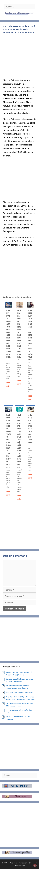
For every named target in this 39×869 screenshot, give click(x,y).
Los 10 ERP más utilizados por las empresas (18, 718)
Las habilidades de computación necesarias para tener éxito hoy (8, 439)
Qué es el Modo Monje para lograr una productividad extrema (19, 335)
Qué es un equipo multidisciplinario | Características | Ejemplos (19, 439)
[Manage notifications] (34, 865)
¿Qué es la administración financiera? (19, 692)
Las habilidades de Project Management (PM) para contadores (20, 705)
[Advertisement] (19, 58)
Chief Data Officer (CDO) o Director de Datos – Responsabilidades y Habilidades (20, 698)
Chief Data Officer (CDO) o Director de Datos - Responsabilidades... (8, 335)
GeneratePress (19, 866)
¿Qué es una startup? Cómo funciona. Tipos (19, 711)
